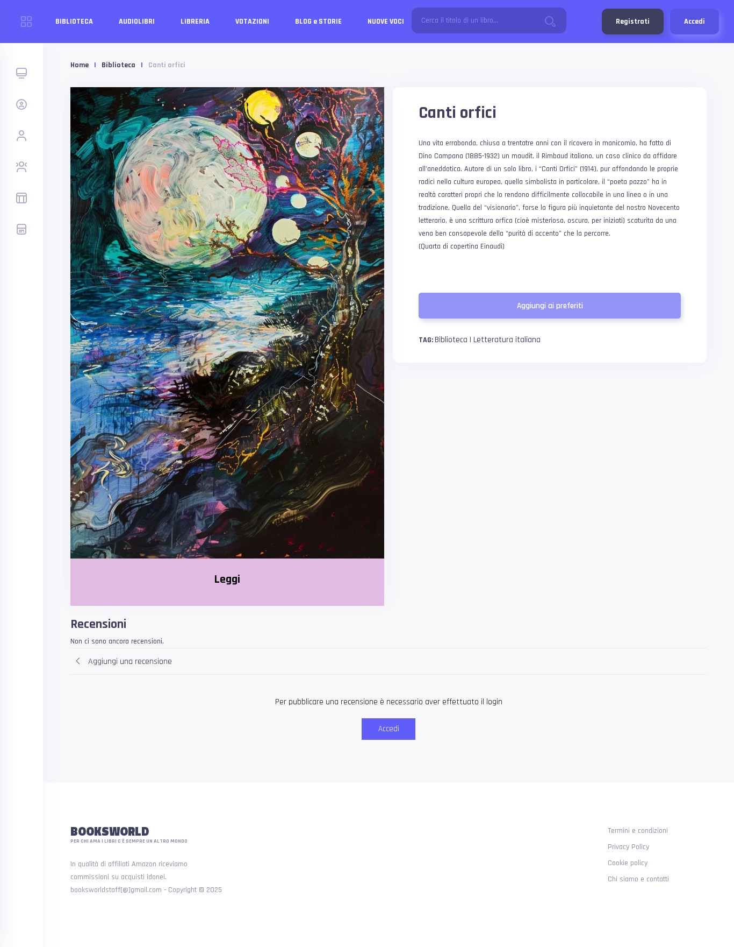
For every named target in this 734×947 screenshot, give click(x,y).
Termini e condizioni (638, 831)
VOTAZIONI (252, 21)
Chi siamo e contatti (638, 879)
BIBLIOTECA (74, 21)
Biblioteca (118, 65)
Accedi (694, 21)
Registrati (633, 21)
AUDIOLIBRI (137, 21)
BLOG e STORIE (318, 21)
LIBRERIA (195, 21)
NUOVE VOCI (386, 21)
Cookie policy (627, 863)
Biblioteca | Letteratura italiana (488, 340)
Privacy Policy (628, 847)
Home (79, 65)
